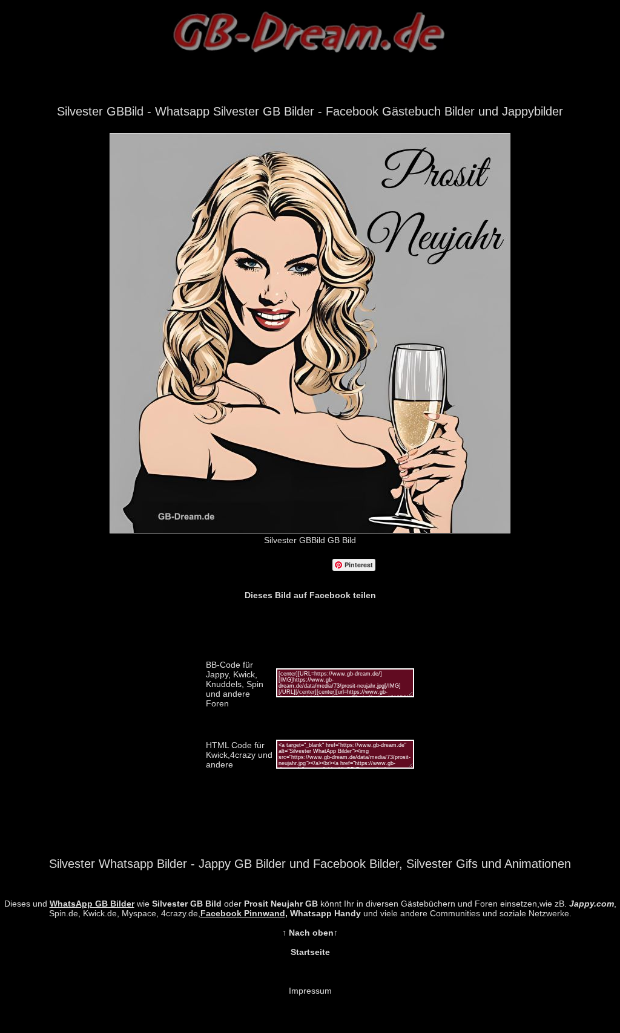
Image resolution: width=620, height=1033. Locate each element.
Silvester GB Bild (187, 903)
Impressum (310, 991)
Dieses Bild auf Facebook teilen (310, 595)
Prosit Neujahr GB (281, 903)
